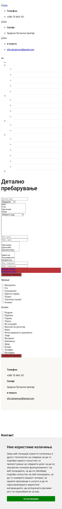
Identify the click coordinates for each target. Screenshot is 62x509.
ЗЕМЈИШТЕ (19, 86)
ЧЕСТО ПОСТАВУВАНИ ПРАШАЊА (31, 150)
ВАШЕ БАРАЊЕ (21, 130)
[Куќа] (13, 204)
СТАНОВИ (18, 69)
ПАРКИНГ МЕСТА (22, 91)
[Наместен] (8, 255)
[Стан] (13, 207)
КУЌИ (15, 75)
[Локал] (13, 212)
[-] (10, 242)
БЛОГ (16, 155)
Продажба (15, 65)
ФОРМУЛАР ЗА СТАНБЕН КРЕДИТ (31, 139)
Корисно (14, 135)
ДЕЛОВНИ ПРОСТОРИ (24, 80)
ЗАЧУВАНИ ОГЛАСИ (23, 125)
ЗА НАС (17, 144)
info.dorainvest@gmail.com (20, 49)
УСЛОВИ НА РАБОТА (24, 167)
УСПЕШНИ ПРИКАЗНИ (24, 161)
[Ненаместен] (8, 260)
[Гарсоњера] (13, 209)
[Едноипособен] (10, 250)
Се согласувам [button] (31, 499)
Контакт (13, 171)
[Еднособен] (10, 247)
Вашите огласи (18, 121)
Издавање (15, 96)
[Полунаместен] (8, 258)
